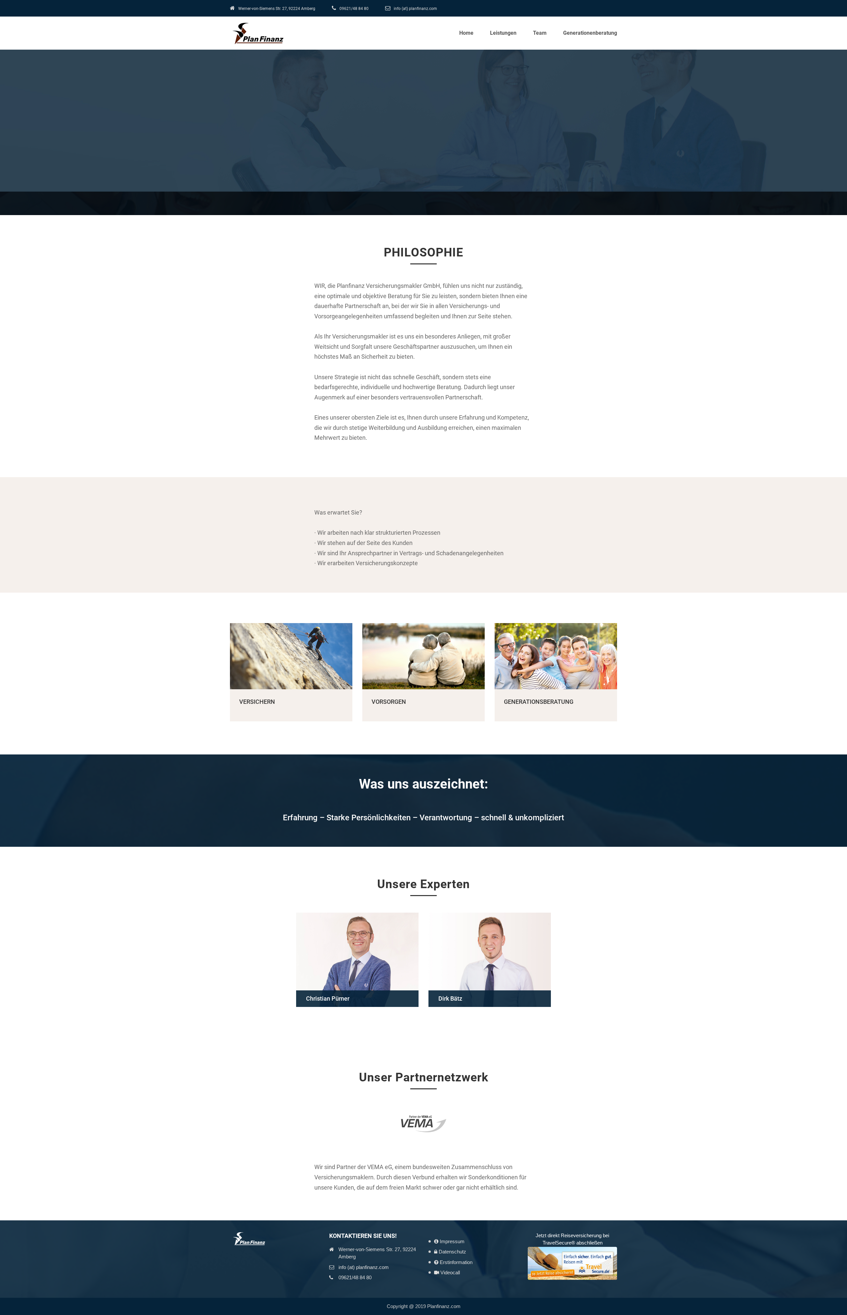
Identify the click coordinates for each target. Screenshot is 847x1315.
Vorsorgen (389, 701)
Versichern (257, 701)
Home (466, 33)
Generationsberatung (538, 701)
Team (540, 33)
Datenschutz (451, 1251)
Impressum (451, 1241)
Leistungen (503, 33)
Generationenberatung (590, 33)
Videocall (449, 1272)
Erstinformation (455, 1262)
